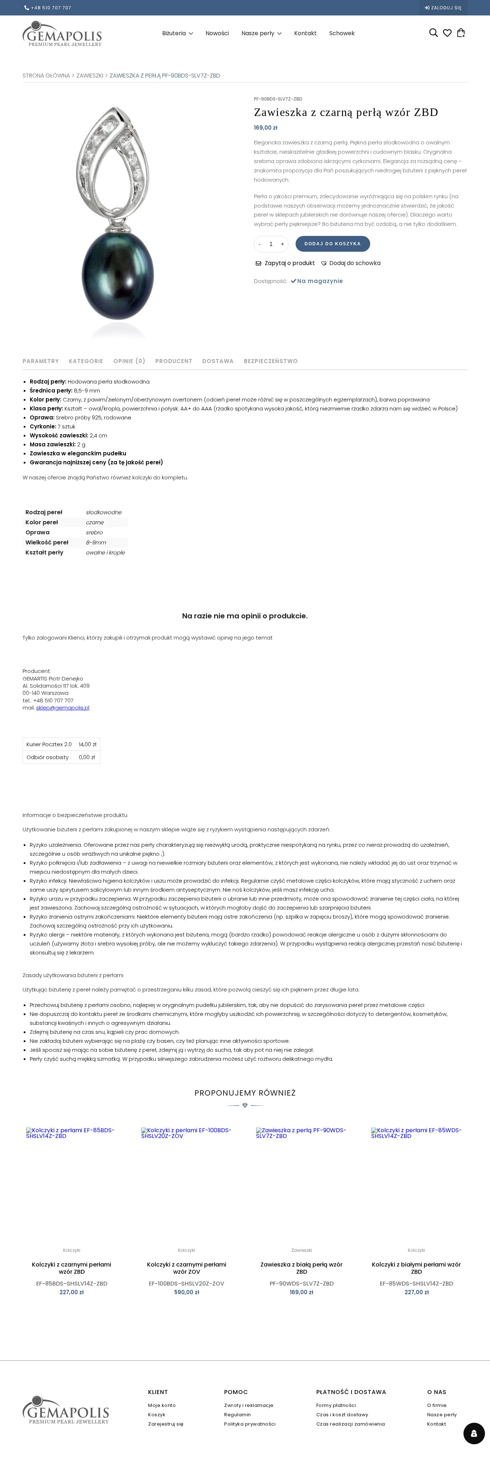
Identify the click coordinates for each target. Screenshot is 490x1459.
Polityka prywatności (249, 1424)
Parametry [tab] (41, 361)
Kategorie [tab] (86, 361)
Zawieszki (89, 76)
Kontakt (305, 33)
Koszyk (156, 1414)
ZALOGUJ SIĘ (446, 8)
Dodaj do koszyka (333, 243)
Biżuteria (174, 33)
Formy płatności (336, 1405)
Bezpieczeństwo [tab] (271, 361)
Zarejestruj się (166, 1424)
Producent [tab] (174, 361)
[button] (350, 263)
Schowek (342, 33)
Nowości (217, 33)
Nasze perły (257, 33)
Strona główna (46, 76)
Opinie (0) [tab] (129, 361)
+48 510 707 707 (51, 8)
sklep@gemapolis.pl (62, 707)
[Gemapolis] (62, 33)
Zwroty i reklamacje (249, 1405)
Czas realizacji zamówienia (350, 1424)
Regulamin (237, 1414)
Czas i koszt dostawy (342, 1414)
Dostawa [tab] (218, 361)
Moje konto (162, 1405)
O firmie (437, 1405)
